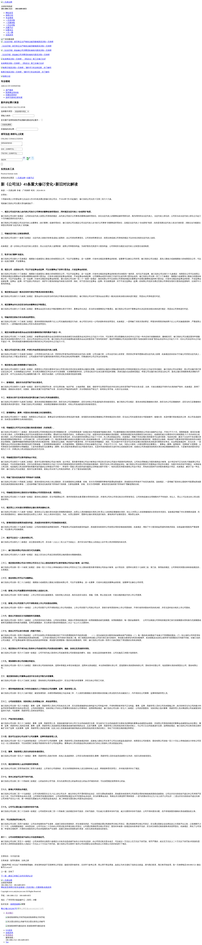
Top (7, 942)
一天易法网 (20, 178)
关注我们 (9, 913)
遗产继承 (9, 90)
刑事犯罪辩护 (11, 95)
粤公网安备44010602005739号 (31, 909)
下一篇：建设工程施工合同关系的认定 (17, 876)
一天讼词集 (10, 25)
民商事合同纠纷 (12, 92)
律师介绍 (9, 15)
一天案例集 (10, 23)
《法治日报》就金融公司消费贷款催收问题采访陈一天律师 (25, 55)
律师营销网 (15, 904)
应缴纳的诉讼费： (8, 129)
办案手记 (9, 28)
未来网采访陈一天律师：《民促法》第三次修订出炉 (22, 63)
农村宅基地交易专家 (14, 97)
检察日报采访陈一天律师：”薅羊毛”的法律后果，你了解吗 (25, 72)
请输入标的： (6, 116)
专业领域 (9, 18)
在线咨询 (9, 35)
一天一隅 (9, 32)
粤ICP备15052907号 (9, 909)
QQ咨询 (9, 930)
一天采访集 (10, 20)
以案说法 (9, 30)
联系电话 (9, 935)
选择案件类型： (7, 111)
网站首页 (9, 13)
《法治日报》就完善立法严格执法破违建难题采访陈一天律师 (26, 46)
